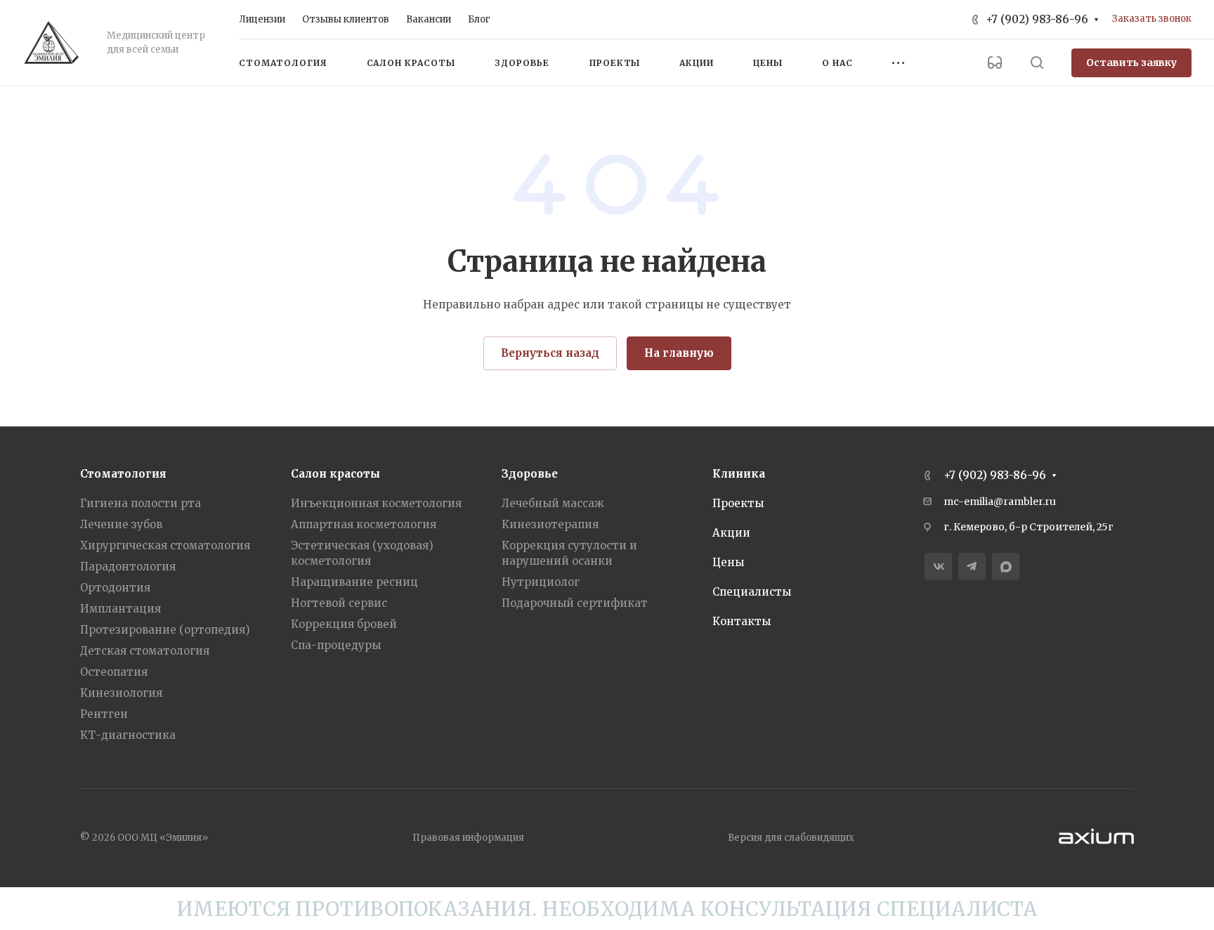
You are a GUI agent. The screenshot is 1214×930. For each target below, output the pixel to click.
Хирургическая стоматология (165, 545)
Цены (728, 562)
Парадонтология (128, 566)
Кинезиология (121, 693)
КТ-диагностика (128, 735)
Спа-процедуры (336, 645)
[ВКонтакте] (938, 566)
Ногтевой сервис (339, 603)
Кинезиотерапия (550, 524)
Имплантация (120, 608)
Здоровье (530, 473)
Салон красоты (335, 473)
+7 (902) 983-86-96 (1037, 19)
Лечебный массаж (553, 503)
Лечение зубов (121, 524)
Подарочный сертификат (575, 603)
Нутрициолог (541, 582)
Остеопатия (114, 672)
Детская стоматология (144, 650)
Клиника (738, 473)
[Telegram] (972, 566)
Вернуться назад (550, 353)
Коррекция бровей (344, 624)
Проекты (738, 503)
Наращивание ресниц (354, 582)
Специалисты (751, 591)
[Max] (1005, 566)
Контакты (741, 621)
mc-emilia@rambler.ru (1000, 501)
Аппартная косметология (363, 524)
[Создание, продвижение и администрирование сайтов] (1096, 847)
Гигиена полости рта (140, 503)
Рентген (104, 714)
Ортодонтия (115, 587)
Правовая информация (468, 838)
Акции (731, 532)
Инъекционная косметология (376, 503)
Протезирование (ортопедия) (165, 629)
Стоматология (123, 473)
